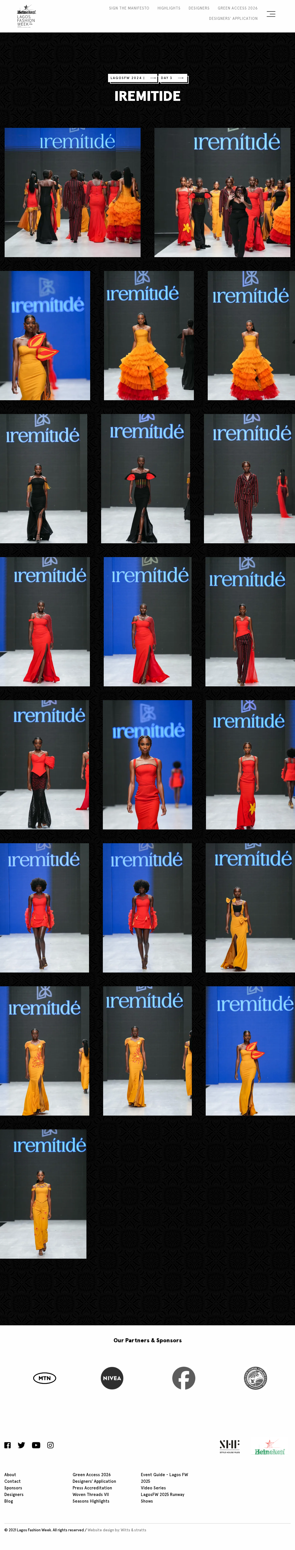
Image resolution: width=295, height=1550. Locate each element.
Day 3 (167, 78)
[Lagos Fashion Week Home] (26, 15)
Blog (8, 1501)
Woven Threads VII (91, 1495)
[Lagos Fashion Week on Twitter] (21, 1446)
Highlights (169, 8)
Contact (12, 1482)
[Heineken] (268, 1446)
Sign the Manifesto (129, 8)
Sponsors (13, 1488)
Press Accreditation (92, 1488)
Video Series (153, 1488)
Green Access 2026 (238, 8)
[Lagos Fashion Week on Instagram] (50, 1446)
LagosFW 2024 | (128, 78)
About (10, 1475)
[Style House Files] (228, 1446)
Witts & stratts (133, 1530)
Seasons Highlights (91, 1501)
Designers (199, 8)
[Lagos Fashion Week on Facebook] (9, 1446)
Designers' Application (233, 19)
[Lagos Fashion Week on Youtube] (36, 1446)
